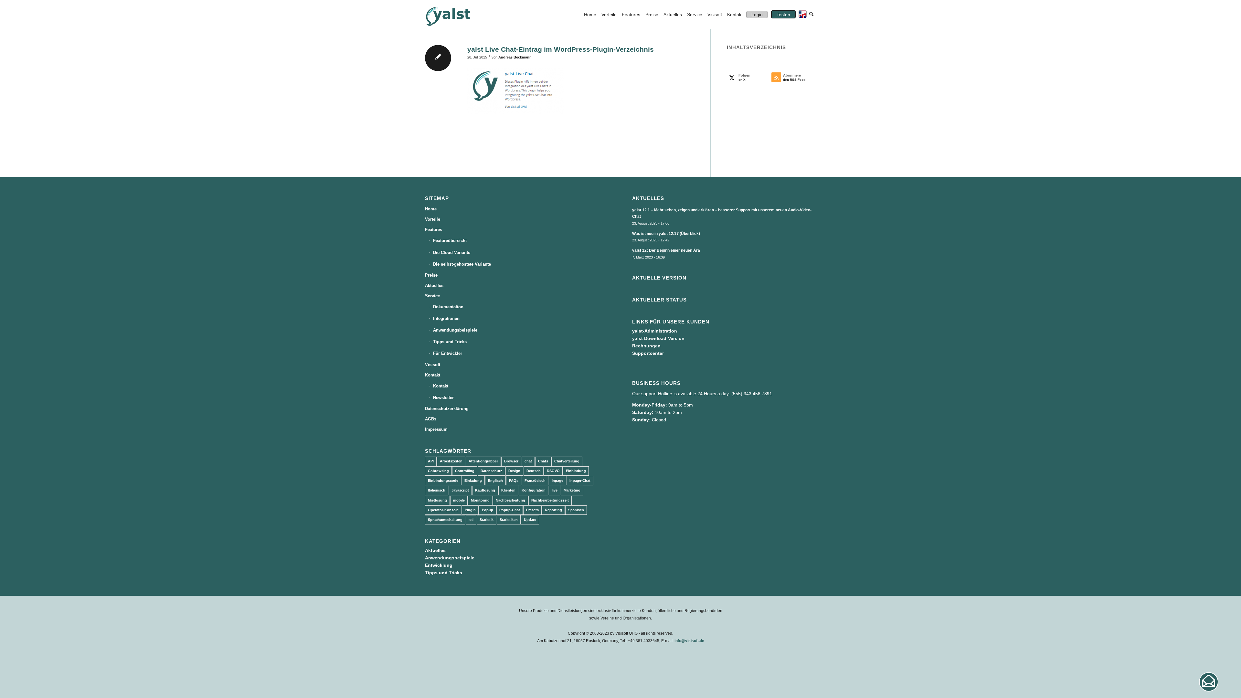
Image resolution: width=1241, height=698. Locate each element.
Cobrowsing (438, 471)
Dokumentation (448, 306)
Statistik (486, 520)
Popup (487, 510)
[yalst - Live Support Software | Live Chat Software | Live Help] (456, 14)
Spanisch (576, 510)
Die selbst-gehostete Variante (462, 264)
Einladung (473, 480)
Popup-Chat (509, 510)
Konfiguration (534, 490)
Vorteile (432, 219)
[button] (1208, 682)
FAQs (513, 480)
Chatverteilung (566, 461)
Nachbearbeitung (510, 500)
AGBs (430, 419)
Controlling (464, 471)
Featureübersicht (450, 240)
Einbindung (576, 471)
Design (514, 471)
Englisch (495, 480)
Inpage (557, 480)
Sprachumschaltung (445, 520)
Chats (543, 461)
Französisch (535, 480)
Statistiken (509, 520)
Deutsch (533, 471)
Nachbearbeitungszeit (550, 500)
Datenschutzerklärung (447, 408)
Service (432, 295)
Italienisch (436, 490)
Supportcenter (648, 353)
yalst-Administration (654, 330)
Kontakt (432, 375)
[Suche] (811, 14)
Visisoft (432, 364)
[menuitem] (590, 14)
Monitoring (480, 500)
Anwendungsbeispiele (455, 330)
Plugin (470, 510)
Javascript (460, 490)
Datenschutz (491, 471)
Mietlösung (437, 500)
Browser (511, 461)
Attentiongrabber (483, 461)
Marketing (572, 490)
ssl (471, 520)
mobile (459, 500)
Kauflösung (485, 490)
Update (530, 520)
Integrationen (446, 318)
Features (433, 229)
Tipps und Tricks (450, 341)
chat (528, 461)
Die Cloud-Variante (451, 252)
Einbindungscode (443, 480)
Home (431, 208)
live (554, 490)
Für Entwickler (447, 353)
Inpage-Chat (579, 480)
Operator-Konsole (443, 510)
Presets (532, 510)
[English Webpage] (801, 14)
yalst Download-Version (658, 338)
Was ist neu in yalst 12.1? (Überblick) (666, 233)
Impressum (436, 429)
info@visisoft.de (689, 641)
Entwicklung (438, 565)
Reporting (553, 510)
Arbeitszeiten (451, 461)
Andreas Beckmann (515, 57)
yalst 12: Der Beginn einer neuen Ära (666, 250)
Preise (431, 275)
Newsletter (443, 397)
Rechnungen (646, 345)
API (431, 461)
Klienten (508, 490)
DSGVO (553, 471)
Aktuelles (434, 285)
